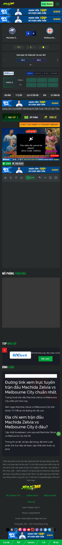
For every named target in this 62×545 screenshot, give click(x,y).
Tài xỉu (46, 73)
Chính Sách (32, 495)
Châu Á (29, 73)
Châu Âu (38, 73)
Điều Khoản (50, 495)
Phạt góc (54, 73)
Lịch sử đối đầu (33, 95)
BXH (44, 95)
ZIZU (8, 163)
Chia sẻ (53, 117)
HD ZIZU (19, 163)
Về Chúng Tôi (13, 495)
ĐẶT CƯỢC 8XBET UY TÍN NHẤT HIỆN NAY (40, 125)
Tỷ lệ (43, 542)
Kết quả (55, 542)
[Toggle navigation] (57, 4)
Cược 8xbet (47, 4)
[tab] (11, 117)
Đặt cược (45, 359)
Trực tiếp (6, 542)
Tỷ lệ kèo (18, 95)
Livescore (31, 542)
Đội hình (7, 95)
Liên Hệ (31, 502)
